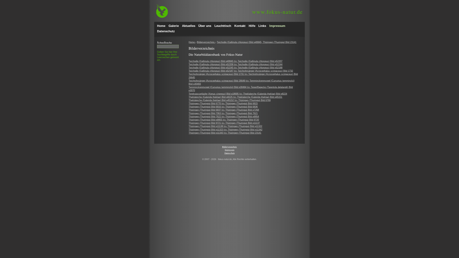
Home (192, 42)
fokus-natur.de (277, 11)
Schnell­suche (164, 42)
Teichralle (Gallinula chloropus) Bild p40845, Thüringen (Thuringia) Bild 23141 (256, 42)
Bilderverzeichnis (206, 42)
